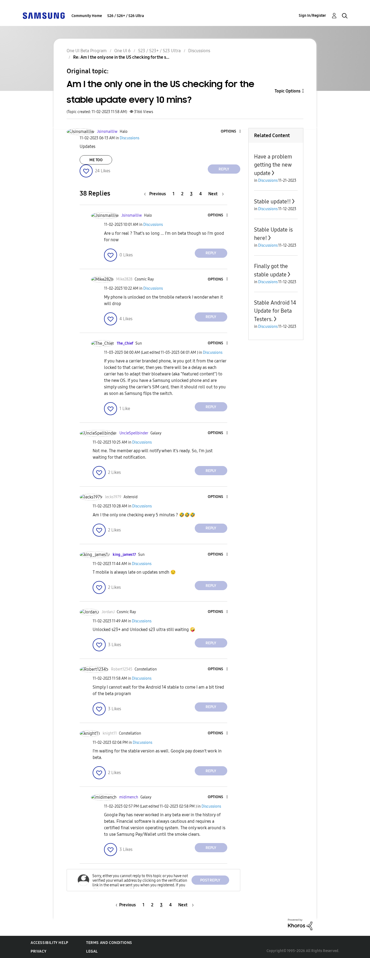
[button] (230, 131)
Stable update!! (272, 201)
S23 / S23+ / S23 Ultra (159, 50)
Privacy (38, 951)
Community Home (87, 16)
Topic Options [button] (287, 91)
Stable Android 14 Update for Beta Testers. (275, 310)
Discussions (199, 50)
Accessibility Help (49, 942)
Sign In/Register (312, 15)
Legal (92, 951)
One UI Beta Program (87, 50)
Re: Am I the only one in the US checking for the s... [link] (121, 57)
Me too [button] (96, 160)
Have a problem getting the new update (273, 164)
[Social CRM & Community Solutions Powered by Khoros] (300, 924)
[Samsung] (43, 15)
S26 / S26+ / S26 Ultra (125, 16)
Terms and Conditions (109, 942)
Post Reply (210, 880)
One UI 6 (122, 50)
